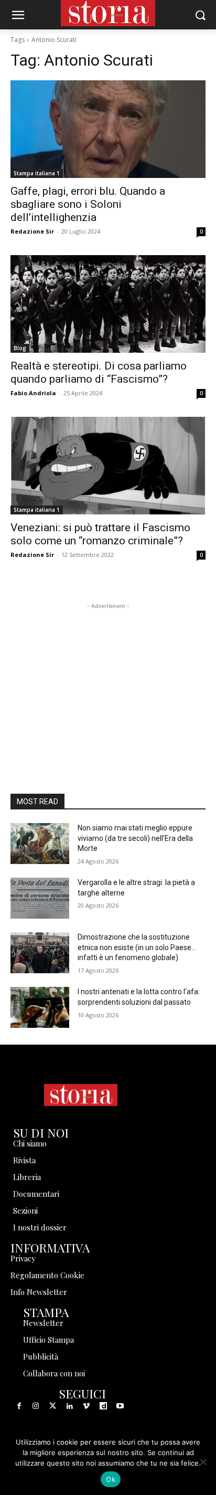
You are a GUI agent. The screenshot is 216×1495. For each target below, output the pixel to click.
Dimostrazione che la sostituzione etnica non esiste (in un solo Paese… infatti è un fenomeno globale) (137, 947)
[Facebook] (18, 1406)
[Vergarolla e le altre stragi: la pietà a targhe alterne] (39, 898)
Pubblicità (40, 1356)
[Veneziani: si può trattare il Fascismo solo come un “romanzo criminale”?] (108, 465)
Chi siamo (30, 1143)
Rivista (24, 1160)
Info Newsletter (38, 1292)
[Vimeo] (86, 1406)
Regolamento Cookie (47, 1275)
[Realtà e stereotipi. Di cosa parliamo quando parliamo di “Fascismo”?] (108, 304)
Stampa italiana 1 (37, 173)
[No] (203, 1462)
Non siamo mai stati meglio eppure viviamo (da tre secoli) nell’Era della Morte (135, 838)
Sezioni (25, 1210)
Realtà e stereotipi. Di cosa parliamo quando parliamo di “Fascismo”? (98, 372)
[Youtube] (120, 1406)
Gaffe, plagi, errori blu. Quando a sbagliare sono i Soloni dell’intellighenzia (87, 204)
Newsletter (43, 1323)
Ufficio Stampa (48, 1339)
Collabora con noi (54, 1373)
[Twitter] (52, 1406)
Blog (20, 348)
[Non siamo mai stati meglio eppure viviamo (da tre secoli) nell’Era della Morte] (39, 843)
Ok (110, 1479)
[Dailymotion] (103, 1406)
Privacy (23, 1258)
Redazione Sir (32, 231)
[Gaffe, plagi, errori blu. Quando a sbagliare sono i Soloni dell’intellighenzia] (108, 129)
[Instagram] (35, 1406)
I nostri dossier (40, 1227)
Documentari (36, 1193)
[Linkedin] (69, 1406)
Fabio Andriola (33, 393)
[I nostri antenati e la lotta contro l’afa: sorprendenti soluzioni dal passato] (39, 1007)
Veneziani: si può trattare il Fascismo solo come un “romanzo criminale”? (100, 534)
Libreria (27, 1177)
